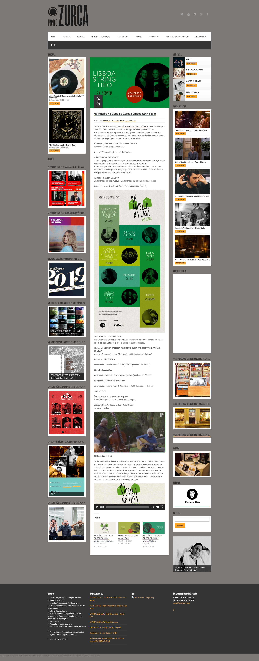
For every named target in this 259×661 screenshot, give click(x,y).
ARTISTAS (67, 36)
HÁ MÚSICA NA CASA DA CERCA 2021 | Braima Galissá (152, 538)
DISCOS (139, 36)
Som (134, 120)
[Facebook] (207, 14)
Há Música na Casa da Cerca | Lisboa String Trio (125, 113)
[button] (129, 496)
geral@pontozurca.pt (181, 603)
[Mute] (157, 506)
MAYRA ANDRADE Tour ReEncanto (104, 622)
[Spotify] (182, 14)
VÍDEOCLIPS (153, 36)
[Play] (97, 506)
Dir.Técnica (115, 120)
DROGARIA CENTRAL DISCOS (176, 36)
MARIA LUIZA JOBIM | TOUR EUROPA (105, 627)
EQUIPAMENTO (123, 36)
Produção (128, 120)
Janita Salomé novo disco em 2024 (103, 632)
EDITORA (80, 36)
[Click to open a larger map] (143, 597)
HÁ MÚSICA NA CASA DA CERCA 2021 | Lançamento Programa (103, 538)
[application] (129, 496)
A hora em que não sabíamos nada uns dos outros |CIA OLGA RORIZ (107, 639)
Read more (55, 103)
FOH (122, 120)
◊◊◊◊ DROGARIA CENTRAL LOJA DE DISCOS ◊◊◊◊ (191, 434)
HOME (53, 36)
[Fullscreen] (161, 506)
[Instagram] (201, 14)
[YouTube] (188, 14)
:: (173, 609)
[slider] (127, 507)
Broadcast (107, 120)
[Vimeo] (194, 14)
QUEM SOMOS (200, 36)
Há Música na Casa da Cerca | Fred (128, 536)
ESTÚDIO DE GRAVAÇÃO (100, 36)
